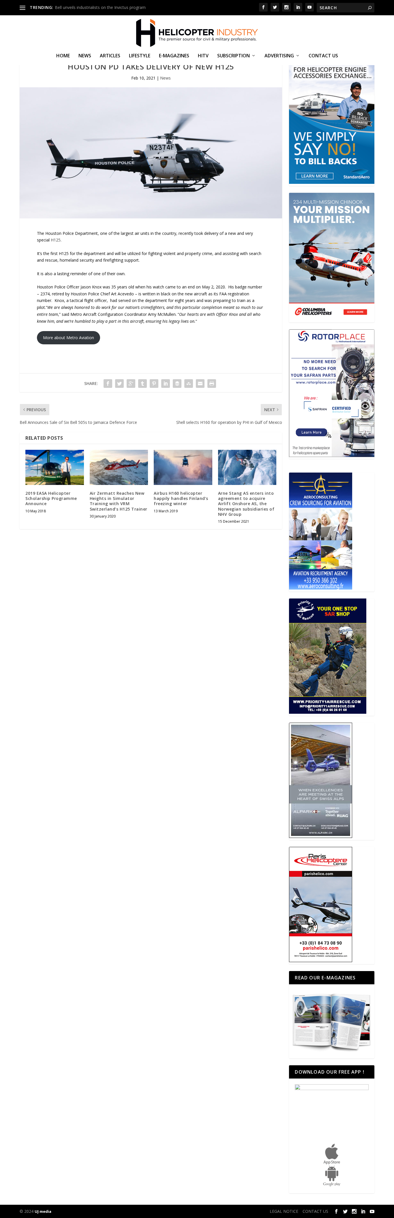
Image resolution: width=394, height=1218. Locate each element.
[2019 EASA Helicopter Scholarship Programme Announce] (54, 467)
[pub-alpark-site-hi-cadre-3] (320, 836)
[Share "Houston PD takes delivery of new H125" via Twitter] (119, 383)
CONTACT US (323, 56)
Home (63, 56)
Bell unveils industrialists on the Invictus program (100, 7)
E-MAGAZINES (174, 56)
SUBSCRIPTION (233, 56)
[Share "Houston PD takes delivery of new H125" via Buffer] (177, 383)
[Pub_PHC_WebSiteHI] (320, 960)
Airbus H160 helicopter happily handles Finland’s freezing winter (181, 498)
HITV (203, 56)
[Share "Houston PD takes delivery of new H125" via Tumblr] (142, 383)
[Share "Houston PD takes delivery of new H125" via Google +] (131, 383)
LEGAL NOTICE (284, 1211)
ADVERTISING (279, 56)
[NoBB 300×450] (331, 182)
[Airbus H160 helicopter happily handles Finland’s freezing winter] (183, 467)
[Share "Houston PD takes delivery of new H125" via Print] (211, 383)
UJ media (43, 1211)
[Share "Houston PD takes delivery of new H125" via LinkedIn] (165, 383)
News (84, 56)
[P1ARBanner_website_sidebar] (327, 712)
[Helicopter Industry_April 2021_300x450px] (331, 319)
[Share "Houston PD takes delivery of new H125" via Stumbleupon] (188, 383)
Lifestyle (139, 56)
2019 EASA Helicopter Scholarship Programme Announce (51, 498)
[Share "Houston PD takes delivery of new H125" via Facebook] (108, 383)
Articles (110, 56)
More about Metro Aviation (68, 337)
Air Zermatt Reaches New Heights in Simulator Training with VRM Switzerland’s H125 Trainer (118, 501)
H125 (56, 240)
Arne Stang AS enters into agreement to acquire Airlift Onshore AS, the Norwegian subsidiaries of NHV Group (246, 503)
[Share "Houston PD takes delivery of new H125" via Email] (200, 383)
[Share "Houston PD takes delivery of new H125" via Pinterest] (154, 383)
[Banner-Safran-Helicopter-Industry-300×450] (331, 455)
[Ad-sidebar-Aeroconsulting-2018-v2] (320, 588)
